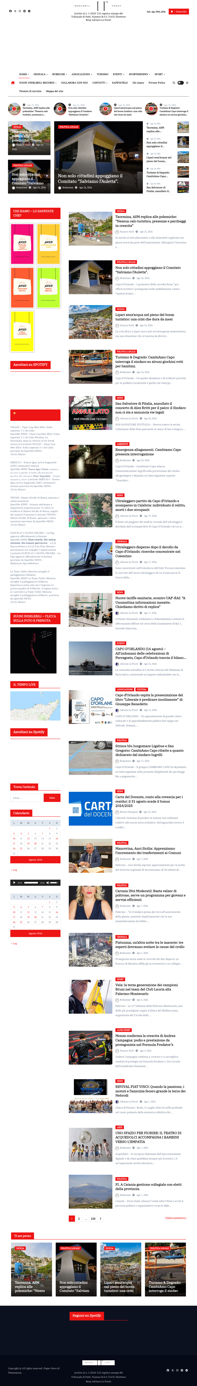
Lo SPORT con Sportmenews (25, 415)
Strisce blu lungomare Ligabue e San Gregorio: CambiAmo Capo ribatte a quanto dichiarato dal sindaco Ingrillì (149, 750)
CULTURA (142, 689)
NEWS (120, 397)
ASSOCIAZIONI (81, 74)
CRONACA (40, 74)
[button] (187, 83)
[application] (35, 883)
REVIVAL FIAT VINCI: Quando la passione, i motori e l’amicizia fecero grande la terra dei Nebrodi (150, 1091)
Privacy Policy (157, 82)
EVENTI (118, 74)
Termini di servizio (30, 91)
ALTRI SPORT (123, 1030)
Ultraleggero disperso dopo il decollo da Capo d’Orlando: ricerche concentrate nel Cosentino (147, 551)
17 (14, 843)
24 (14, 848)
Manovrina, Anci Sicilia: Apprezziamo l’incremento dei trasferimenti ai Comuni (148, 850)
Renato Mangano (129, 811)
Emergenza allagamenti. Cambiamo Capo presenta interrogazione (148, 451)
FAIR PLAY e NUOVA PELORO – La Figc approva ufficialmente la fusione (32, 534)
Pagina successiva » (176, 1217)
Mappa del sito (54, 91)
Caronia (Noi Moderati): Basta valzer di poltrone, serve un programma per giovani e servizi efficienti (150, 895)
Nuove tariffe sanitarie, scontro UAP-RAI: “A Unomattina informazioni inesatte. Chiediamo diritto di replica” (150, 602)
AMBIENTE (122, 444)
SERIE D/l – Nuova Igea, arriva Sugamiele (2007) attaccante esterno (33, 464)
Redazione (22, 187)
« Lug (14, 869)
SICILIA (17, 126)
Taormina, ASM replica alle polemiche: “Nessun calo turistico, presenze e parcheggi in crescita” (150, 221)
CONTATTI (99, 82)
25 (21, 848)
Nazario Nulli (23, 144)
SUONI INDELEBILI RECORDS (37, 82)
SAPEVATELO (120, 82)
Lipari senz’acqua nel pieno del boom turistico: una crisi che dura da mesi (128, 111)
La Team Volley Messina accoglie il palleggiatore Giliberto (29, 573)
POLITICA (122, 740)
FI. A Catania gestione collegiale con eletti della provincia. (148, 1186)
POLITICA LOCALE (22, 165)
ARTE (119, 1127)
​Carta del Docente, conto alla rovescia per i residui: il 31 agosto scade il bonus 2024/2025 (149, 801)
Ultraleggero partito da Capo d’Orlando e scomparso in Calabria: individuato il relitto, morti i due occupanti (150, 505)
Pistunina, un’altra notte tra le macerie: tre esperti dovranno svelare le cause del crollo (149, 944)
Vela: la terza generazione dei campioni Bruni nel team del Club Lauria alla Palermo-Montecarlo (146, 989)
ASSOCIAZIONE (125, 689)
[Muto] (47, 882)
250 (93, 1218)
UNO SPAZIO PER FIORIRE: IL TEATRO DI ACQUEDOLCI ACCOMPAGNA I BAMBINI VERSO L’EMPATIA (148, 1137)
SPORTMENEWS (139, 74)
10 (14, 838)
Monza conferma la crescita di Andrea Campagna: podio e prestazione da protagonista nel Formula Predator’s (145, 1040)
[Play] (14, 882)
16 (57, 838)
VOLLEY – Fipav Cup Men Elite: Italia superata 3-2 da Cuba (31, 428)
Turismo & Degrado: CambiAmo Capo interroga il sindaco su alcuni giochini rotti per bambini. (149, 361)
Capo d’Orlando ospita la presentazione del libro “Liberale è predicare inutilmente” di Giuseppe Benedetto (149, 699)
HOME (23, 74)
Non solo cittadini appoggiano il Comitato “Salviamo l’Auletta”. (80, 111)
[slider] (31, 882)
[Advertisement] (98, 46)
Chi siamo (138, 82)
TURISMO (103, 74)
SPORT (159, 74)
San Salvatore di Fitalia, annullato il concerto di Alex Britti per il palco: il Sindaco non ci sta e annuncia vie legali (150, 407)
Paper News (50, 1368)
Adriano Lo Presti (129, 418)
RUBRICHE (59, 74)
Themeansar (14, 1372)
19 (28, 843)
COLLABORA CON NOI (74, 82)
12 (28, 838)
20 (35, 843)
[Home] (13, 82)
